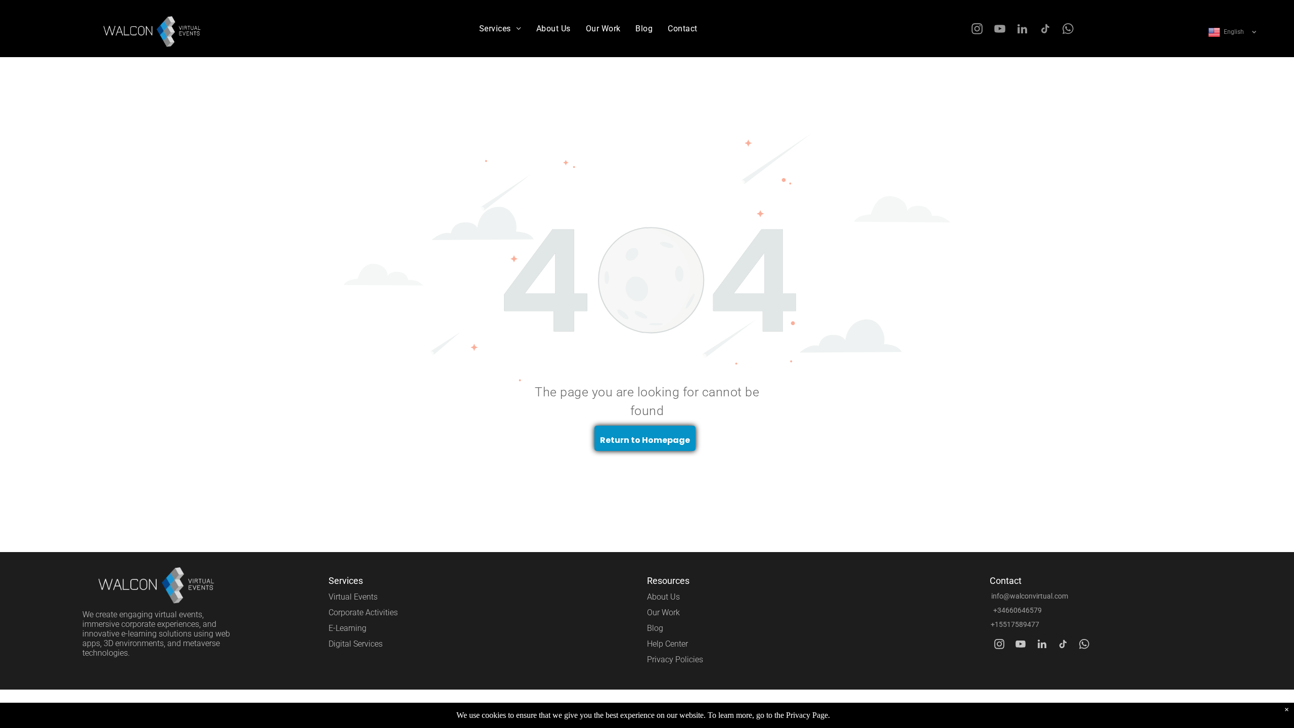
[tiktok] (1045, 30)
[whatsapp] (1067, 30)
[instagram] (976, 30)
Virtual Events (353, 597)
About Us (663, 597)
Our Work (663, 612)
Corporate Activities (363, 612)
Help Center (667, 644)
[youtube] (999, 30)
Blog (655, 628)
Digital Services (356, 644)
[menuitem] (500, 28)
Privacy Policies (675, 659)
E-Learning (347, 628)
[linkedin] (1022, 30)
